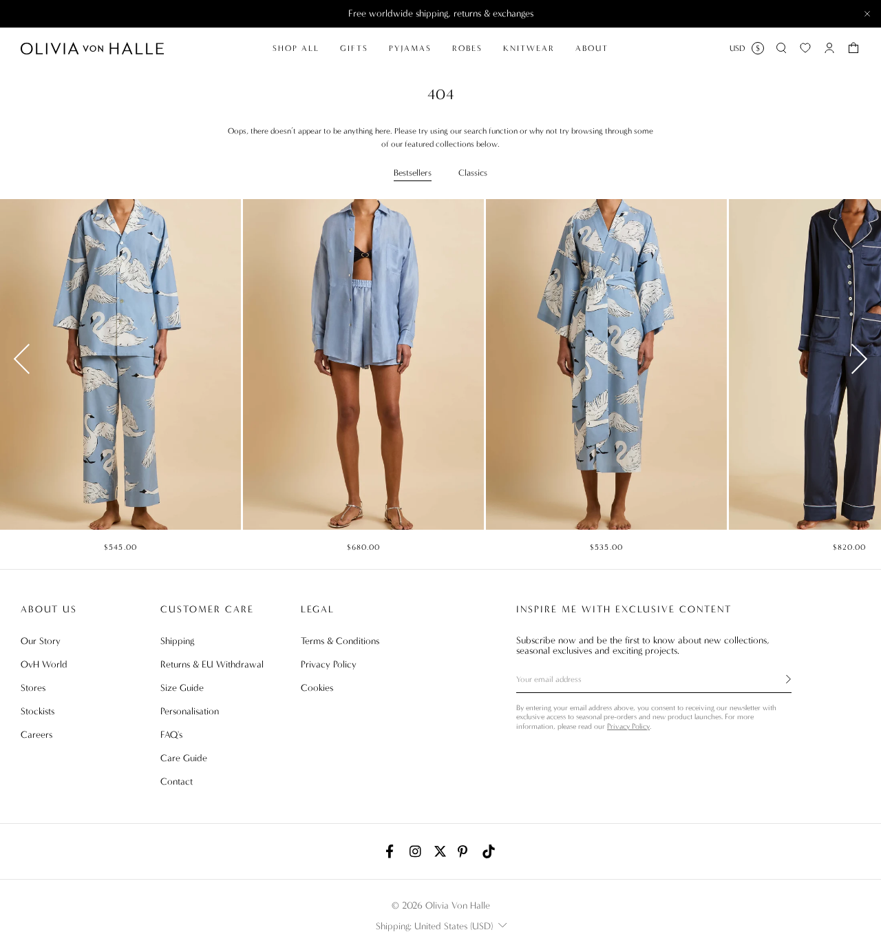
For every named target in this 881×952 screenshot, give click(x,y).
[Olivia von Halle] (92, 48)
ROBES (467, 48)
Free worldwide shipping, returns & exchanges (440, 13)
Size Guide (182, 688)
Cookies (317, 688)
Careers (36, 735)
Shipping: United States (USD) (434, 926)
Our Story (41, 641)
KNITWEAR (529, 48)
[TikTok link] (489, 851)
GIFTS (354, 48)
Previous (22, 359)
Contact (176, 781)
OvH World (44, 664)
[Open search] (781, 48)
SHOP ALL (296, 48)
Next (859, 359)
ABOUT (591, 48)
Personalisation (189, 711)
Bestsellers (413, 172)
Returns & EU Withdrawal (212, 664)
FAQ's (171, 735)
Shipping (177, 641)
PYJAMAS (410, 48)
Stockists (37, 711)
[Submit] (780, 679)
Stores (33, 688)
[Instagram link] (416, 851)
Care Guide (183, 758)
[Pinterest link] (464, 851)
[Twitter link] (440, 851)
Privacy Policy (329, 664)
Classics (472, 172)
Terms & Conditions (340, 641)
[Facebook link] (392, 851)
